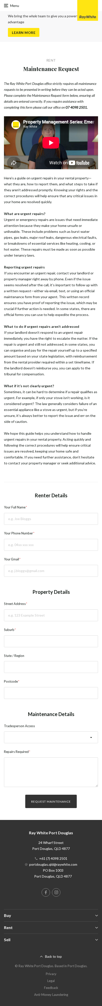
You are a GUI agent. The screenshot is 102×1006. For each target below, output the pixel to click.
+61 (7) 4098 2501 (53, 858)
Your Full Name (15, 507)
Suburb (9, 630)
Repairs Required (16, 752)
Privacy (51, 974)
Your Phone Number (18, 533)
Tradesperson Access (19, 726)
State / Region (14, 656)
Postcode (11, 681)
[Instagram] (56, 892)
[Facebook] (46, 892)
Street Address (15, 604)
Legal (51, 981)
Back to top (53, 956)
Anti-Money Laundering (51, 995)
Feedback (51, 988)
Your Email (11, 559)
